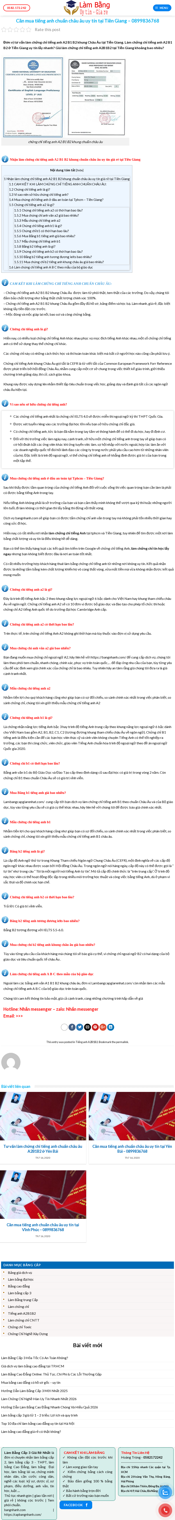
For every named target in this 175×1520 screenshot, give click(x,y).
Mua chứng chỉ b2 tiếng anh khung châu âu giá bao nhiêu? (59, 262)
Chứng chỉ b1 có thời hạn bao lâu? (41, 231)
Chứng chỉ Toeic (20, 1327)
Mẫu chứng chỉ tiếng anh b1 (37, 241)
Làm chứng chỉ (18, 1306)
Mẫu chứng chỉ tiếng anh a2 (37, 220)
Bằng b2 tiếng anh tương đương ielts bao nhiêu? (53, 257)
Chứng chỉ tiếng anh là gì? (29, 189)
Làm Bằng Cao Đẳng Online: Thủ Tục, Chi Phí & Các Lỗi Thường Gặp (51, 1374)
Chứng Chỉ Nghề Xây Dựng (28, 1334)
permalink (122, 1042)
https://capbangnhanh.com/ (22, 1514)
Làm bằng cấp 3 (19, 1293)
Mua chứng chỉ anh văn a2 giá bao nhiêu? (46, 215)
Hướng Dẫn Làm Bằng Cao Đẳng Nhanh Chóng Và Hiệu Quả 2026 (49, 1407)
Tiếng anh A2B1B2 (87, 1042)
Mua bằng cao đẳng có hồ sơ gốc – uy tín (30, 1382)
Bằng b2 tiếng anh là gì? (34, 246)
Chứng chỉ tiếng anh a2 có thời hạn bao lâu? (48, 210)
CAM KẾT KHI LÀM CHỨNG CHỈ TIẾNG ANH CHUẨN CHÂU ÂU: (57, 184)
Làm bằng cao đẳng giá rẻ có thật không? (31, 1431)
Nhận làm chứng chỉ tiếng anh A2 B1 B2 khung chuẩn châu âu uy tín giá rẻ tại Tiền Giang (67, 179)
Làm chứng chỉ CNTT (23, 1320)
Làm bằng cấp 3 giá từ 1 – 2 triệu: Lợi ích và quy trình (39, 1415)
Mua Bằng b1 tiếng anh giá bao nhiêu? (44, 236)
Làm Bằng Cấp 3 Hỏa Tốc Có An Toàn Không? (34, 1358)
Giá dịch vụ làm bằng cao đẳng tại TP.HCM (32, 1366)
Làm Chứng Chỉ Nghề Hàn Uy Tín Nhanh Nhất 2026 (39, 1399)
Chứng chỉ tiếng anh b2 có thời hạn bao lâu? (48, 251)
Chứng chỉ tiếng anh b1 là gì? (38, 226)
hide (80, 170)
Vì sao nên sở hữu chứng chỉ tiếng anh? (39, 194)
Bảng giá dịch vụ (20, 1272)
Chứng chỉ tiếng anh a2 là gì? (31, 205)
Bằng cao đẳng (19, 1286)
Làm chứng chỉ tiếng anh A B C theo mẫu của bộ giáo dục (51, 267)
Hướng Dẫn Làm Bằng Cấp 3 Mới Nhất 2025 (34, 1391)
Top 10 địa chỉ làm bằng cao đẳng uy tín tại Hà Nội (37, 1423)
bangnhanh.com (26, 518)
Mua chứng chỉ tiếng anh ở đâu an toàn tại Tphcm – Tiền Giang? (56, 200)
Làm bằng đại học (21, 1279)
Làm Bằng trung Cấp (23, 1300)
